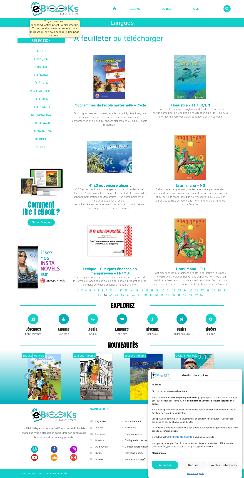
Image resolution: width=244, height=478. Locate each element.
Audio (92, 329)
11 (116, 290)
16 (141, 290)
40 (145, 294)
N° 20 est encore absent (109, 185)
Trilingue (41, 147)
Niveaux (152, 329)
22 (173, 290)
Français (41, 59)
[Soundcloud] (54, 457)
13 (126, 290)
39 (139, 294)
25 (190, 290)
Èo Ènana (41, 75)
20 (162, 290)
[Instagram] (73, 449)
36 (122, 294)
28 (208, 290)
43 (161, 294)
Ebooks (135, 9)
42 (156, 294)
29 (213, 290)
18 (152, 290)
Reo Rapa (41, 99)
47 (184, 294)
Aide (196, 9)
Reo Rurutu (41, 107)
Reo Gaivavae (41, 123)
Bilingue (41, 139)
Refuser (193, 465)
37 (128, 294)
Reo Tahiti (41, 51)
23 (179, 290)
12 (121, 290)
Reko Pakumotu (41, 91)
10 (111, 290)
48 (190, 294)
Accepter (165, 465)
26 (196, 290)
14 (131, 290)
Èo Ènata (41, 83)
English (41, 67)
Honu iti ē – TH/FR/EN (190, 105)
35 (116, 294)
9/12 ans (79, 355)
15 (136, 290)
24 (185, 290)
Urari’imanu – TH (190, 269)
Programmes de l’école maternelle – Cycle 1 (109, 107)
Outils (166, 9)
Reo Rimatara (41, 115)
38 (133, 294)
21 (168, 290)
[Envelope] (73, 457)
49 (196, 294)
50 (201, 294)
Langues (122, 329)
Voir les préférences (223, 465)
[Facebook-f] (54, 449)
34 (111, 294)
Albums (64, 329)
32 (99, 294)
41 (150, 294)
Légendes (33, 329)
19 (157, 290)
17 (147, 290)
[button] (41, 222)
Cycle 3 (180, 355)
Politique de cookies (181, 436)
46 (179, 294)
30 (219, 290)
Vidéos (210, 329)
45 (173, 294)
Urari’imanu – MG (190, 185)
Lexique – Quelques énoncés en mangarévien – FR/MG (110, 271)
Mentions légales (195, 473)
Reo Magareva (41, 131)
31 (224, 290)
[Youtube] (34, 457)
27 (202, 290)
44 (167, 294)
